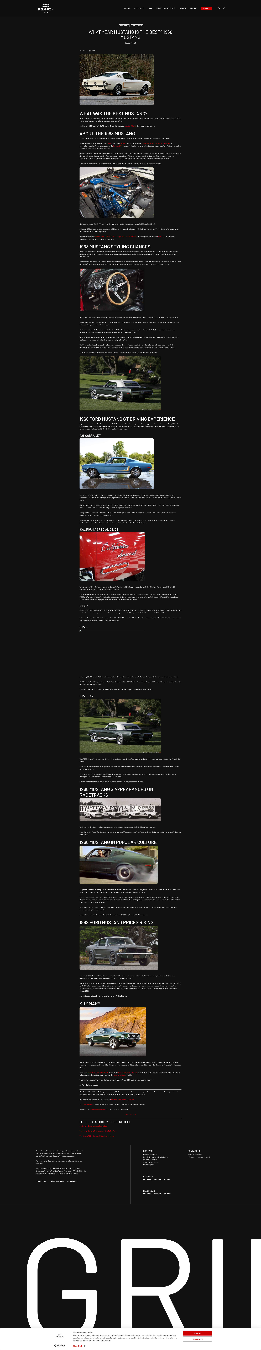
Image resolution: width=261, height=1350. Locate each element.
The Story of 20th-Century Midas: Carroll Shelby (97, 1136)
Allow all (197, 1333)
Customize (196, 1339)
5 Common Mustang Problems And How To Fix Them (98, 1131)
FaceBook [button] (157, 1179)
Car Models (124, 26)
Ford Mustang (137, 26)
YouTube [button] (167, 1179)
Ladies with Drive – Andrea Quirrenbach (94, 1126)
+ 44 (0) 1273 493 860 (195, 1154)
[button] (41, 1181)
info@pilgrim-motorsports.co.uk (199, 1157)
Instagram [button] (147, 1179)
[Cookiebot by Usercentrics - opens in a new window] (60, 1346)
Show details (77, 1346)
